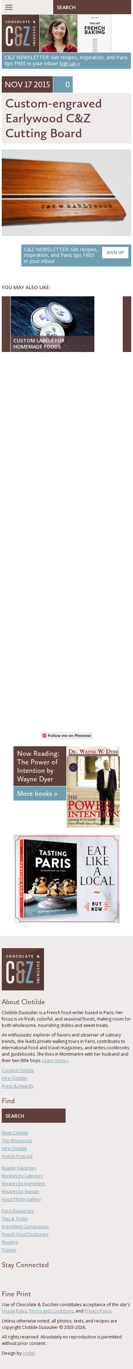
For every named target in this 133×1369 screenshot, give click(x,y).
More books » (37, 793)
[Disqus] (66, 449)
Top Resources (17, 1141)
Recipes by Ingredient (23, 1184)
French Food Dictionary (25, 1234)
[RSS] (45, 1277)
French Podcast (17, 1156)
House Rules (14, 1311)
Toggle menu (9, 7)
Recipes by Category (22, 1176)
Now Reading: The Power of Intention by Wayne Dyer (38, 766)
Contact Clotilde (18, 1070)
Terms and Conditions (51, 1311)
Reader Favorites (19, 1168)
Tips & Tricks (14, 1219)
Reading (10, 1242)
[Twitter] (14, 1277)
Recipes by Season (20, 1191)
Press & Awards (17, 1086)
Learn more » (55, 1060)
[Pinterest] (24, 1277)
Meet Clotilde (15, 1133)
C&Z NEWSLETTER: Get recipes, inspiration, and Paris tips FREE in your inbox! (74, 255)
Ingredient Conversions (25, 1227)
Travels (9, 1250)
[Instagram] (34, 1277)
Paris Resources (18, 1211)
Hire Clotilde (14, 1078)
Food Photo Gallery (21, 1199)
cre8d (28, 1353)
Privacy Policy (97, 1311)
